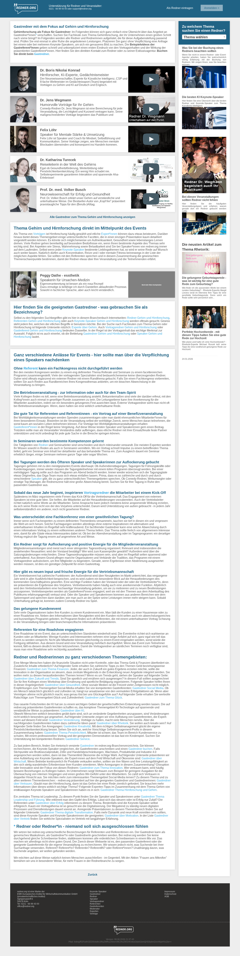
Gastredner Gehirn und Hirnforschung (106, 333)
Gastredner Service (78, 739)
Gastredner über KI (72, 710)
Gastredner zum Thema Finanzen (48, 669)
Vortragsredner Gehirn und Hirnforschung (131, 327)
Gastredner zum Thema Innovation (101, 767)
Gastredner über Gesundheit (62, 684)
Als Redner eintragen (180, 7)
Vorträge (94, 914)
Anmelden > (211, 7)
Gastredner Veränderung (64, 720)
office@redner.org (25, 906)
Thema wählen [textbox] (196, 37)
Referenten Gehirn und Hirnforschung (37, 320)
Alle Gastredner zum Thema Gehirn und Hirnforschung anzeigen (92, 217)
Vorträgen (39, 233)
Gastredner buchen (140, 748)
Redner (43, 444)
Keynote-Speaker (73, 249)
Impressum (169, 891)
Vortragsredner (96, 492)
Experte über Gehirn (84, 327)
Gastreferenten (97, 906)
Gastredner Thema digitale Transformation (66, 812)
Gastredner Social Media (147, 688)
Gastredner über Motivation (121, 815)
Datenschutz (170, 894)
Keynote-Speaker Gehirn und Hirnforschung (101, 320)
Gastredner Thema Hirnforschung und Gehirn (128, 789)
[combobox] (204, 36)
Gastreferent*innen (25, 427)
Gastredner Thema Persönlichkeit (65, 732)
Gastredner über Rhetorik (112, 723)
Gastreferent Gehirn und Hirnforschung (38, 330)
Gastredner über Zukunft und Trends (36, 678)
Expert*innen (109, 233)
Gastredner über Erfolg (49, 802)
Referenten (95, 904)
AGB (166, 896)
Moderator (95, 909)
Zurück (92, 874)
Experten (94, 911)
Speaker (36, 478)
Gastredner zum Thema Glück (103, 697)
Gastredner (41, 54)
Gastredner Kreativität (77, 726)
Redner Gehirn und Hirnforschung (148, 317)
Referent (31, 368)
